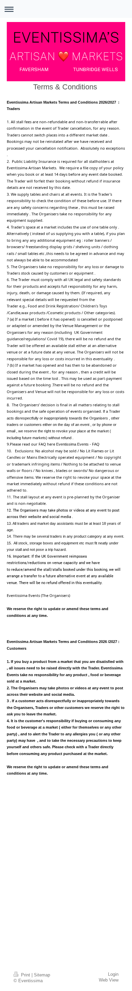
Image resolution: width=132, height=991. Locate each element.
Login (113, 974)
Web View (108, 980)
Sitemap (42, 975)
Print (25, 975)
